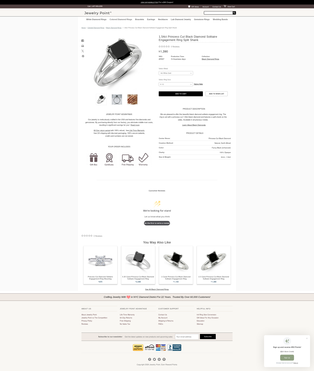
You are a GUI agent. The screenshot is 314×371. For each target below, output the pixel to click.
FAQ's (160, 324)
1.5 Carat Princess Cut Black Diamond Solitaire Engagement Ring (213, 278)
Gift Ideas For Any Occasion (208, 317)
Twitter (154, 359)
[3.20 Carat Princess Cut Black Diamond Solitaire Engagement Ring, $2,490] (138, 260)
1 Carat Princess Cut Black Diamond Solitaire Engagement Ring (176, 278)
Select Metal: (163, 69)
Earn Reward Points (169, 364)
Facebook (149, 359)
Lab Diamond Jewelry (181, 19)
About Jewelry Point (89, 314)
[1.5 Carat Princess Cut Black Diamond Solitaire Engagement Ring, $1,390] (214, 260)
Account (206, 7)
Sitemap (200, 324)
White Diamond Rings (96, 19)
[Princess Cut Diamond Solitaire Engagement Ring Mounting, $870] (100, 260)
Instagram (164, 359)
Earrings (151, 19)
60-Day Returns (126, 317)
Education (200, 320)
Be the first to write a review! (157, 223)
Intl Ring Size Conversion (206, 314)
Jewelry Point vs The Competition (94, 317)
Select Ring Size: (165, 80)
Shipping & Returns (165, 320)
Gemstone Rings (202, 19)
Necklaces (163, 19)
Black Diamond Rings (210, 59)
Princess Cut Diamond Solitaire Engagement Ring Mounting (100, 278)
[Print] (82, 46)
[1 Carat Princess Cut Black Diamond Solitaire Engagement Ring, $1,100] (176, 260)
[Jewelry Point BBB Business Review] (174, 347)
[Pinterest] (83, 56)
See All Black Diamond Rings (157, 289)
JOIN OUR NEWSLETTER (149, 2)
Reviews (84, 324)
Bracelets (139, 19)
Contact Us (216, 7)
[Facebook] (82, 40)
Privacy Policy (86, 320)
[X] (82, 51)
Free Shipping (125, 320)
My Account (162, 317)
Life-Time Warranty (127, 314)
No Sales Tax (125, 324)
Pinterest (159, 359)
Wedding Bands (220, 19)
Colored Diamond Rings (121, 19)
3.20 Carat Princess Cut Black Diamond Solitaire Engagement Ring (138, 278)
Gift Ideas (195, 7)
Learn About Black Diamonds (194, 125)
